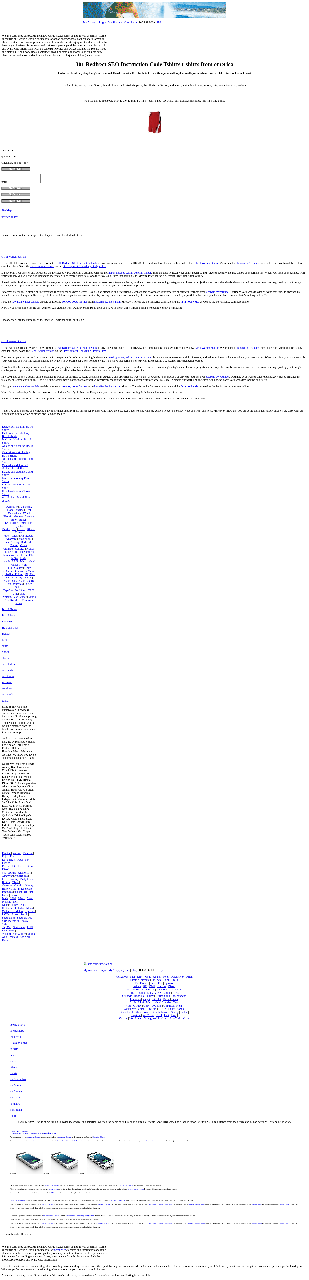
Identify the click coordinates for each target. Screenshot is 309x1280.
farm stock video (190, 301)
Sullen (18, 587)
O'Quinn (8, 571)
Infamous (8, 554)
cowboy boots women (136, 1189)
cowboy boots (257, 1204)
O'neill (27, 513)
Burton (14, 545)
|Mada (9, 509)
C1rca (23, 545)
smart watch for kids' (110, 1141)
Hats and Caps (10, 627)
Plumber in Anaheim (247, 262)
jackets (6, 633)
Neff (24, 564)
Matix (23, 561)
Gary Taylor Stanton (126, 1185)
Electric (7, 516)
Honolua (19, 548)
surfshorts (7, 670)
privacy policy (9, 216)
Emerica (29, 516)
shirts (5, 645)
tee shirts (7, 688)
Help (159, 22)
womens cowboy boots (196, 1204)
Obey (27, 567)
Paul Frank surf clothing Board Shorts (15, 434)
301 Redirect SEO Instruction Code (77, 262)
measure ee (59, 1249)
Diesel (18, 532)
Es (6, 522)
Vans (22, 593)
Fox (30, 522)
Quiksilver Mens (24, 571)
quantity (6, 156)
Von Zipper (20, 596)
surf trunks (8, 676)
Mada (7, 561)
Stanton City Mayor (17, 1200)
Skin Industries (14, 583)
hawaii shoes (53, 1189)
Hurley (30, 548)
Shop (134, 22)
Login (102, 22)
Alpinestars (26, 535)
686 (6, 535)
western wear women (52, 1185)
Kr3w (14, 558)
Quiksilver (12, 506)
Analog (19, 509)
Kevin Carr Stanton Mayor (20, 1133)
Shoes (5, 651)
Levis (23, 558)
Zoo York (27, 600)
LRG (15, 561)
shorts (5, 657)
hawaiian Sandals (104, 1204)
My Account (90, 22)
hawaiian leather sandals (25, 301)
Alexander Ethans (33, 1137)
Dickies (31, 529)
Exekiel (14, 522)
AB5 (52, 1193)
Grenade (8, 548)
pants (5, 639)
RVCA (10, 577)
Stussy (28, 583)
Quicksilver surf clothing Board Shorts (16, 454)
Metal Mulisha (163, 1002)
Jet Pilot (29, 554)
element (18, 516)
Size (4, 150)
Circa (6, 542)
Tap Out (8, 590)
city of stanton (33, 1141)
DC (14, 529)
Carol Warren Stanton (13, 256)
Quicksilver (14, 513)
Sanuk (27, 577)
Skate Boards (26, 580)
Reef (28, 509)
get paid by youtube (217, 291)
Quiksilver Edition (13, 574)
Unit (15, 593)
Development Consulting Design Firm (84, 266)
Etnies (22, 519)
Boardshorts (9, 615)
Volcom (7, 596)
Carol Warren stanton (42, 266)
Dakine (6, 529)
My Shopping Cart (118, 22)
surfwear (7, 682)
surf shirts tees (10, 664)
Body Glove (28, 542)
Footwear (7, 621)
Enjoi (14, 519)
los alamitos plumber (117, 1200)
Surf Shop (20, 590)
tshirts (5, 700)
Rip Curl (30, 574)
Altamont (11, 538)
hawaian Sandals (37, 1133)
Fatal (23, 522)
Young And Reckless (20, 598)
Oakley (18, 567)
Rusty (19, 577)
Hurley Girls (11, 551)
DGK (21, 529)
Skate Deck (10, 580)
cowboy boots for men (74, 301)
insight (19, 554)
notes (4, 181)
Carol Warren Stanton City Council (69, 1141)
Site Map (6, 210)
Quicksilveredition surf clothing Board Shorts (15, 467)
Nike (9, 567)
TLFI (31, 590)
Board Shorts (9, 609)
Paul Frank (25, 506)
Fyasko (19, 526)
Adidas (15, 535)
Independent (27, 551)
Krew (19, 603)
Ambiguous (24, 538)
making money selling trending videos (129, 272)
